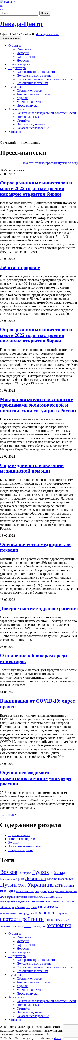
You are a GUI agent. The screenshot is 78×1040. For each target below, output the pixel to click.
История (23, 53)
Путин (8, 884)
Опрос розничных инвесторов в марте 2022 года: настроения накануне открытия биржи (36, 188)
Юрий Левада (26, 56)
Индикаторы (17, 68)
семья (59, 919)
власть (56, 885)
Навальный (65, 879)
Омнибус (23, 120)
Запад (59, 872)
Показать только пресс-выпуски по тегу (49, 163)
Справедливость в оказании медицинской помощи (32, 468)
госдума (41, 891)
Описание (24, 49)
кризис (59, 897)
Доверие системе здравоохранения (39, 608)
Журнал (22, 98)
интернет (21, 896)
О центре (14, 45)
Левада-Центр (21, 23)
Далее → (13, 814)
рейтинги (33, 919)
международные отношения (23, 901)
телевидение (38, 926)
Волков (8, 872)
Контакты (15, 131)
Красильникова (7, 879)
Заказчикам (16, 109)
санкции (50, 919)
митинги (53, 901)
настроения (67, 901)
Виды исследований (31, 124)
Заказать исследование (33, 128)
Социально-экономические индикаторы (45, 79)
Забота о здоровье (20, 267)
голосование (25, 891)
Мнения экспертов (30, 101)
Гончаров (24, 873)
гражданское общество (62, 891)
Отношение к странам (32, 83)
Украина (38, 884)
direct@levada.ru (47, 34)
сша (27, 925)
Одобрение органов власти (36, 71)
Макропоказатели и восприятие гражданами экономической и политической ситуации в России (38, 405)
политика (49, 906)
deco (57, 1038)
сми (66, 920)
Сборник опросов (29, 90)
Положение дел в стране (34, 75)
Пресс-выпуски (19, 64)
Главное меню (11, 38)
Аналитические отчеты (33, 94)
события (5, 926)
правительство (11, 913)
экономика (59, 925)
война (69, 885)
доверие (8, 896)
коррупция (46, 896)
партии (31, 907)
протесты (11, 919)
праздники (28, 913)
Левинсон (35, 878)
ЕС (51, 873)
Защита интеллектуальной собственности (46, 113)
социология (17, 926)
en (1, 9)
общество (5, 907)
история (33, 896)
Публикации (17, 86)
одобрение (18, 907)
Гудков (40, 872)
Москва (52, 879)
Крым (20, 879)
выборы (7, 890)
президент (46, 913)
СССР (22, 885)
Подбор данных (28, 116)
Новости (23, 60)
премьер (63, 914)
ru (1, 5)
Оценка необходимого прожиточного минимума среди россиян (35, 778)
